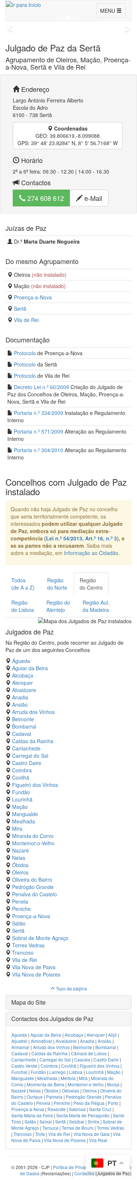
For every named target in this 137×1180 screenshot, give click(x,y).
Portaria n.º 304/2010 (38, 450)
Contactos (84, 1173)
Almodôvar (41, 1041)
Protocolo (25, 353)
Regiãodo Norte (57, 584)
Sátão (19, 923)
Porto (113, 1103)
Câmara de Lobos (89, 1053)
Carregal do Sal (30, 755)
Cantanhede (26, 748)
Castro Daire (26, 762)
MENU (108, 10)
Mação (20, 806)
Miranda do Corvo (33, 835)
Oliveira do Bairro (32, 879)
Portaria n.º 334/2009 (38, 412)
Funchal (19, 1072)
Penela (20, 901)
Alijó (112, 1035)
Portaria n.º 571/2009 (38, 431)
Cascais (82, 1059)
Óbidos (20, 865)
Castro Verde (24, 1066)
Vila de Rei (26, 319)
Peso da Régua (88, 1103)
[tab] (68, 1002)
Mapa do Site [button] (28, 1002)
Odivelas (70, 1090)
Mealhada (23, 821)
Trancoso (23, 952)
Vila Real (98, 1140)
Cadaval (21, 733)
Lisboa (76, 1072)
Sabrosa (77, 1109)
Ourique (35, 1097)
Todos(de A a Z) (23, 584)
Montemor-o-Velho (33, 843)
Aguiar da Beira (30, 668)
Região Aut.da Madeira (96, 606)
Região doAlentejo (58, 606)
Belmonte (23, 719)
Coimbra (22, 770)
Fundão (21, 792)
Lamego (57, 1072)
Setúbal (76, 1121)
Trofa (40, 1134)
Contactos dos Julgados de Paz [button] (52, 1018)
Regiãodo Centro (91, 584)
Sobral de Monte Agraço (40, 938)
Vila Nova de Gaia (91, 1134)
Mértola (68, 1078)
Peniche (21, 908)
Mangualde (25, 814)
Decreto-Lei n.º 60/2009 (41, 387)
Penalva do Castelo (34, 894)
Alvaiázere (24, 690)
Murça (113, 1084)
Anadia (20, 697)
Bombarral (24, 726)
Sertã (20, 308)
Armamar (20, 1047)
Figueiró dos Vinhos (35, 784)
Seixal (45, 1121)
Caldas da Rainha (32, 741)
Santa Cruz (100, 1109)
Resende (56, 1109)
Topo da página (71, 988)
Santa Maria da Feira (32, 1115)
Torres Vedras (28, 945)
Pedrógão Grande (33, 886)
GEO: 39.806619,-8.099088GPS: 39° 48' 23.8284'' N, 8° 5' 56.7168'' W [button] (68, 136)
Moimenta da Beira (45, 1084)
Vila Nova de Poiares (36, 974)
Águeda (21, 660)
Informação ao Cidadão (91, 552)
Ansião (20, 704)
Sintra (93, 1121)
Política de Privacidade (76, 1167)
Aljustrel (19, 1041)
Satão (30, 1121)
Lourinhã (22, 799)
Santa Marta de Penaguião (83, 1115)
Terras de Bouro (78, 1128)
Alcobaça (22, 675)
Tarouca (50, 1128)
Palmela (54, 1097)
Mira (17, 828)
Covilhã (20, 777)
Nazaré (20, 850)
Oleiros (20, 872)
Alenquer (22, 682)
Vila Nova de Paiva (34, 967)
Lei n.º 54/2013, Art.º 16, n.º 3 (81, 538)
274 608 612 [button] (45, 198)
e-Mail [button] (92, 198)
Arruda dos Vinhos (33, 711)
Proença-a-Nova (33, 297)
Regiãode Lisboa (22, 606)
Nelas (18, 857)
